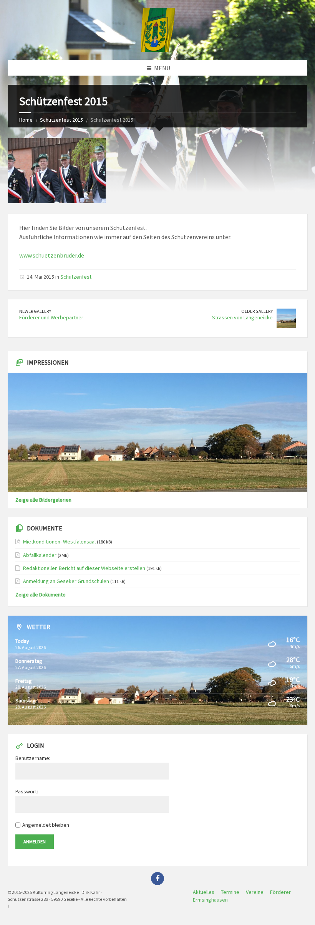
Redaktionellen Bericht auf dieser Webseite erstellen (84, 568)
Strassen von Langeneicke (242, 317)
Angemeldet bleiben (45, 825)
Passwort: (26, 791)
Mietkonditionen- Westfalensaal (59, 541)
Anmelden (34, 841)
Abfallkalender (39, 555)
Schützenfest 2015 (61, 119)
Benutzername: (32, 758)
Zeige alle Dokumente (40, 594)
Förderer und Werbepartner (51, 317)
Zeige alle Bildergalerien (43, 499)
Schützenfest (75, 276)
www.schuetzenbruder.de (51, 255)
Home (26, 119)
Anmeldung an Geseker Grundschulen (66, 581)
